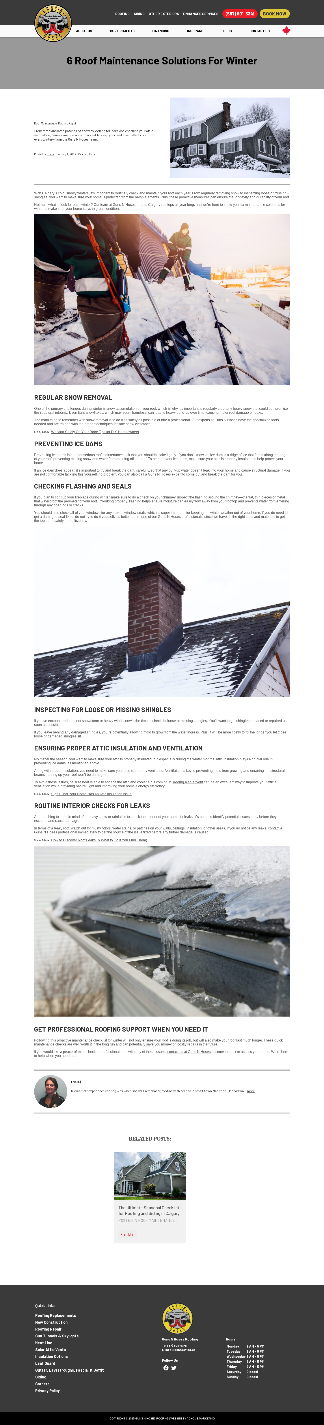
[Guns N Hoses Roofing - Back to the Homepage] (53, 21)
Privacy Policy (47, 1390)
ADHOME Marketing (201, 1418)
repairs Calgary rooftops (155, 205)
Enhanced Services (200, 13)
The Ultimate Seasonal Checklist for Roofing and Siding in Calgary (149, 1210)
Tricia (50, 154)
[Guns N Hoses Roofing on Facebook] (166, 1368)
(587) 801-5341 (240, 13)
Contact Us (260, 31)
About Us (84, 31)
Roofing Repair (67, 123)
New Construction (51, 1322)
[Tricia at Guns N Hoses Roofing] (50, 1091)
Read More (128, 1234)
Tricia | (76, 1082)
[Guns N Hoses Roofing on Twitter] (174, 1368)
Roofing (122, 13)
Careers (42, 1383)
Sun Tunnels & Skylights (57, 1335)
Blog (227, 31)
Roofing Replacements (55, 1315)
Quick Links (45, 1305)
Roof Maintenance (45, 123)
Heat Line (43, 1342)
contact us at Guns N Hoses (189, 1052)
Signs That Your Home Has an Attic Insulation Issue (91, 794)
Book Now (275, 13)
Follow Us (170, 1360)
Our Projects (122, 31)
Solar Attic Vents (50, 1349)
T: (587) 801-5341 (174, 1345)
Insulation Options (51, 1356)
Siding (139, 13)
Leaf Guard (45, 1363)
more (251, 1091)
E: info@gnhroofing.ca (179, 1350)
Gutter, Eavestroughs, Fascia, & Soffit (69, 1370)
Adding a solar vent (188, 782)
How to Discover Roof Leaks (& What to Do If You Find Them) (99, 840)
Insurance (196, 31)
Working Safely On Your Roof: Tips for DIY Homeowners (95, 432)
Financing (160, 31)
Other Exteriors (164, 13)
